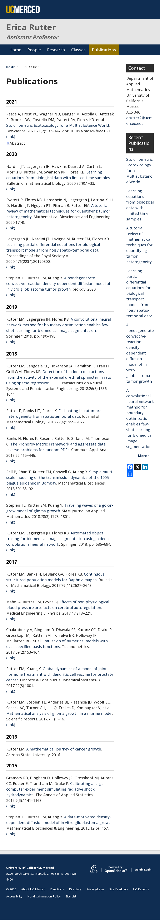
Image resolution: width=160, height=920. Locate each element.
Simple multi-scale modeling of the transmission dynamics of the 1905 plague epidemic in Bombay (59, 477)
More (142, 455)
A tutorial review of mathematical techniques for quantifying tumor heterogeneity (58, 211)
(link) (10, 136)
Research (56, 50)
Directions (57, 889)
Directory (75, 889)
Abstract (17, 143)
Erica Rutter (31, 27)
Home (15, 50)
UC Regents (141, 889)
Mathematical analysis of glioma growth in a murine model (59, 713)
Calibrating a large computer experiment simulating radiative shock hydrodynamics (55, 789)
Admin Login (143, 869)
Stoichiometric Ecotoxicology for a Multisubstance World (57, 125)
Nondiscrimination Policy (44, 896)
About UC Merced (33, 889)
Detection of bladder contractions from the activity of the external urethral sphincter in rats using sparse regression (58, 377)
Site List (71, 896)
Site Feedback (118, 889)
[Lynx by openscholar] (97, 869)
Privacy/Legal (95, 889)
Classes (78, 50)
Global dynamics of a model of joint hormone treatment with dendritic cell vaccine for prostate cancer (59, 674)
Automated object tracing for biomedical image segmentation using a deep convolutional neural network (57, 538)
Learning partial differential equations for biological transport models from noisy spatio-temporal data (139, 293)
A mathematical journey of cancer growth (63, 749)
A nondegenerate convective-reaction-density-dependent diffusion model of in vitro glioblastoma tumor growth (58, 283)
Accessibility (14, 896)
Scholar (115, 869)
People (34, 50)
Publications (104, 50)
